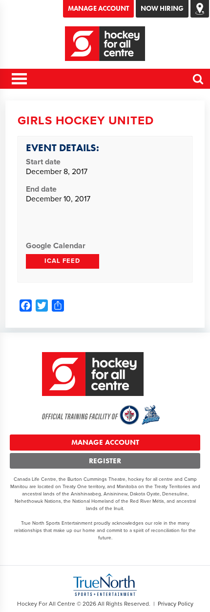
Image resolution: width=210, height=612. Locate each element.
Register (105, 461)
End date (41, 189)
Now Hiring (162, 8)
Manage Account (98, 8)
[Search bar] (198, 83)
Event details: (62, 147)
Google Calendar (55, 246)
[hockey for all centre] (105, 43)
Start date (43, 162)
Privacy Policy (175, 603)
